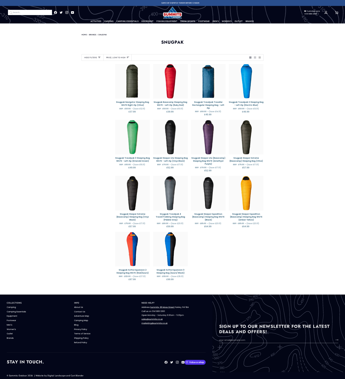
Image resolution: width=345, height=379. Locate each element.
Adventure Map (81, 316)
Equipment (12, 316)
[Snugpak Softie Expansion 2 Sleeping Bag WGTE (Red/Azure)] (132, 249)
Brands (92, 35)
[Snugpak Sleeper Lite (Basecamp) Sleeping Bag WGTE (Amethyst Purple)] (208, 137)
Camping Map (81, 320)
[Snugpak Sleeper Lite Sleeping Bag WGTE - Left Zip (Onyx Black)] (170, 137)
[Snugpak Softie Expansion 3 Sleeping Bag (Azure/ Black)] (170, 249)
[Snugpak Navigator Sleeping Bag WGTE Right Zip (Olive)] (132, 81)
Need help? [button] (148, 303)
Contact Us (79, 311)
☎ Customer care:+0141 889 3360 (312, 12)
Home (84, 35)
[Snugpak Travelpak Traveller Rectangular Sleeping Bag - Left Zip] (208, 81)
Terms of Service (82, 333)
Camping (11, 307)
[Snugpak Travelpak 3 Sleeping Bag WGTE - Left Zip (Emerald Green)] (132, 137)
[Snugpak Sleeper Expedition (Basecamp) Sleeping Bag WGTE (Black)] (208, 193)
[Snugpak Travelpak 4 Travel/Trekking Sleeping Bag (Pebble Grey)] (170, 193)
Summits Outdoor (18, 375)
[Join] (336, 340)
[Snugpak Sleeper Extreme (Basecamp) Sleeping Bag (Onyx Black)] (132, 193)
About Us (78, 307)
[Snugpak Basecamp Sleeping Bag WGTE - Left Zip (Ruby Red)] (170, 81)
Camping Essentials (16, 311)
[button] (96, 21)
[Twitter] (61, 12)
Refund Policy (80, 342)
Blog (76, 325)
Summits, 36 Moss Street (162, 307)
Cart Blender (77, 375)
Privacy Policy (80, 329)
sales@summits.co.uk (152, 319)
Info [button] (76, 303)
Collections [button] (14, 303)
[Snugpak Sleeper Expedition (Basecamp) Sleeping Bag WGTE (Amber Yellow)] (246, 193)
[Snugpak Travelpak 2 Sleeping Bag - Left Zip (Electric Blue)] (246, 81)
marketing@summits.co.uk (155, 323)
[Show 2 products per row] (250, 57)
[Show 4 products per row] (260, 57)
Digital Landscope (56, 375)
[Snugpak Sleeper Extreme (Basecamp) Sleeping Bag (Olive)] (246, 137)
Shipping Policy (81, 338)
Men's (9, 325)
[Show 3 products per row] (255, 57)
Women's (11, 329)
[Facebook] (55, 12)
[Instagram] (66, 12)
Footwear (11, 320)
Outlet (10, 333)
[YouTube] (72, 12)
